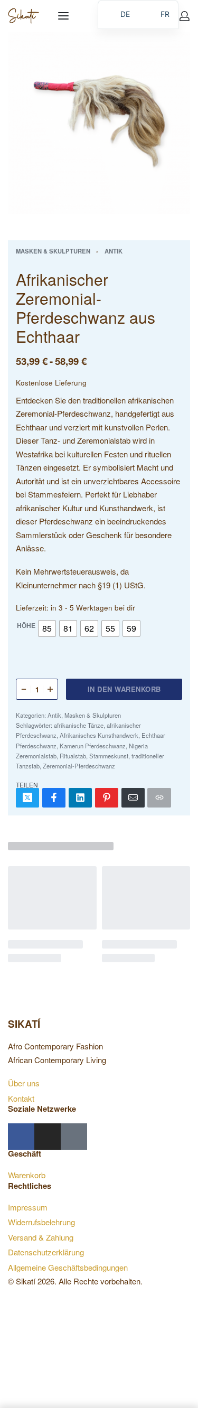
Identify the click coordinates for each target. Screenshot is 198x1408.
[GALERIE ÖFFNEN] (99, 123)
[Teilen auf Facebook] (53, 798)
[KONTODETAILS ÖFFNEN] (184, 16)
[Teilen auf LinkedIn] (80, 798)
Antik (113, 251)
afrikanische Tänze (78, 725)
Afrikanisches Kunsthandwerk (99, 735)
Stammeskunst (108, 756)
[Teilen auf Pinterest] (106, 798)
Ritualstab (73, 756)
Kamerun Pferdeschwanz (93, 745)
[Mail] (133, 798)
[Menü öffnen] (63, 16)
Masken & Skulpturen (53, 251)
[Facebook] (21, 1136)
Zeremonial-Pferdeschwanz (79, 766)
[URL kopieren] (159, 798)
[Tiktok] (74, 1136)
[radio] (47, 628)
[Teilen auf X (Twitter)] (27, 798)
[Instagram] (47, 1136)
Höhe (26, 626)
